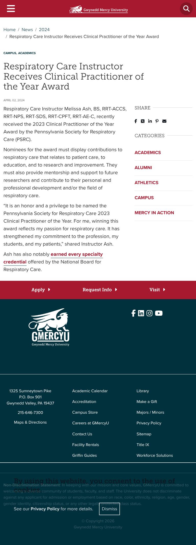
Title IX (143, 445)
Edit (7, 361)
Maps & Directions (30, 422)
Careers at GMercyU (90, 423)
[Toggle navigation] (11, 9)
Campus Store (85, 412)
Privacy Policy (149, 423)
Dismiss (109, 508)
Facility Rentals (85, 445)
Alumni (143, 167)
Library (143, 391)
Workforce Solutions (155, 456)
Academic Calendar (90, 391)
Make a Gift (147, 402)
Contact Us (82, 434)
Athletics (146, 183)
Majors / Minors (150, 412)
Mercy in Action (154, 213)
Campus (144, 198)
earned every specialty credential (53, 257)
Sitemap (144, 434)
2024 (44, 30)
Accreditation (84, 402)
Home (10, 30)
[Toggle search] (186, 8)
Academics (147, 152)
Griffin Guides (84, 456)
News (27, 30)
